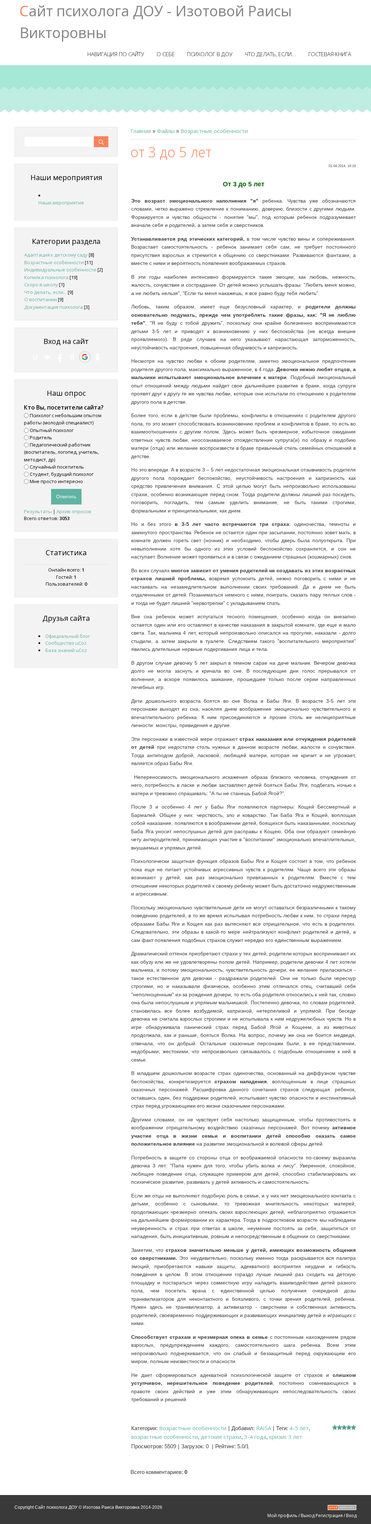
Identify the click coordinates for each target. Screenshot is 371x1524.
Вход (351, 1515)
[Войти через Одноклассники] (97, 357)
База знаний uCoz (66, 650)
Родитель (41, 437)
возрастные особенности (164, 1436)
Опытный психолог (52, 430)
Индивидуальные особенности (60, 269)
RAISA (263, 1428)
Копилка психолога (46, 277)
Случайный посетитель (57, 467)
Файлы (166, 130)
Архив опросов (74, 511)
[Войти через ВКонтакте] (47, 357)
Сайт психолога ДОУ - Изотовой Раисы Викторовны (156, 21)
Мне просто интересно (56, 481)
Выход (307, 1515)
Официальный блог (67, 636)
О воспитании (40, 299)
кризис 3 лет (285, 1436)
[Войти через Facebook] (59, 357)
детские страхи (221, 1436)
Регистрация (329, 1515)
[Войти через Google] (85, 357)
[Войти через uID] (35, 357)
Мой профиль (282, 1515)
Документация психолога (53, 307)
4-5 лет (299, 1428)
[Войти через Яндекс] (72, 357)
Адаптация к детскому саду (56, 255)
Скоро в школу (41, 284)
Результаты (38, 511)
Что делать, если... (45, 292)
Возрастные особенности (214, 130)
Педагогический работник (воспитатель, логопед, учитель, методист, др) (61, 452)
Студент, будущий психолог (61, 474)
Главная (140, 130)
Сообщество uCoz (66, 643)
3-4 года (255, 1436)
